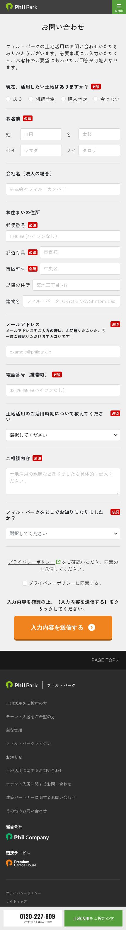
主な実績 (14, 730)
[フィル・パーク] (22, 685)
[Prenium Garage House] (21, 866)
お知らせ (14, 757)
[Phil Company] (27, 839)
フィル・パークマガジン (28, 743)
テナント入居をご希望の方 (30, 717)
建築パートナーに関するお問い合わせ (41, 797)
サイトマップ (16, 901)
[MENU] (119, 7)
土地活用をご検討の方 (26, 703)
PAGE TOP (103, 660)
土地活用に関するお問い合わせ (34, 770)
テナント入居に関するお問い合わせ (38, 784)
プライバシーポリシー (31, 561)
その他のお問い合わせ (26, 811)
